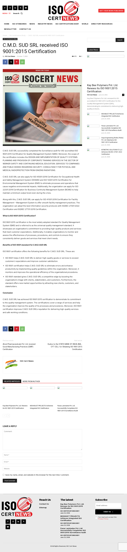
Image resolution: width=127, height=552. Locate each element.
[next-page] (8, 415)
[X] (20, 8)
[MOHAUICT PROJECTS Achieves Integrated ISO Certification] (42, 395)
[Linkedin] (15, 8)
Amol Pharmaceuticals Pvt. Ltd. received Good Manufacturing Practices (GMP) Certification (19, 346)
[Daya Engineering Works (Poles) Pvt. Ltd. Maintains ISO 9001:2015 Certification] (93, 141)
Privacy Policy (103, 519)
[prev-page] (4, 415)
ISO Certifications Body (17, 35)
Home (5, 35)
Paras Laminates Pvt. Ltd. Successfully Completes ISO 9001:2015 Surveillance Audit (67, 408)
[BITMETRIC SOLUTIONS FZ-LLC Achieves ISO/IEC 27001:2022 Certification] (93, 153)
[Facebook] (4, 8)
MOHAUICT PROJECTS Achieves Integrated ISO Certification (71, 518)
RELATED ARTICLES (12, 381)
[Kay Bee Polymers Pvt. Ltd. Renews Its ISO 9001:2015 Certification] (15, 395)
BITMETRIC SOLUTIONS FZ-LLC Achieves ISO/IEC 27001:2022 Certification (111, 152)
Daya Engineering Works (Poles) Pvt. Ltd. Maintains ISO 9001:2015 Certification (112, 140)
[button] (18, 13)
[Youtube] (26, 8)
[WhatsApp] (22, 61)
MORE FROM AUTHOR (31, 381)
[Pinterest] (16, 61)
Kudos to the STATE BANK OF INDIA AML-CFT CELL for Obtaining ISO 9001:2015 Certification (65, 346)
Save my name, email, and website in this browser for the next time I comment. (37, 475)
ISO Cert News (10, 56)
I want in (107, 512)
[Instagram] (10, 8)
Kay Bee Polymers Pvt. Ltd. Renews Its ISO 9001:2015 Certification (102, 88)
